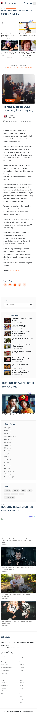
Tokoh (7, 442)
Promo (7, 459)
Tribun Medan (15, 270)
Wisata (7, 445)
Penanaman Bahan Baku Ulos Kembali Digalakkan (21, 332)
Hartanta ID (19, 714)
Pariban (14, 494)
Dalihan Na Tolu (9, 497)
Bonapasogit (23, 65)
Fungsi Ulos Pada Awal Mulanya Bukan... (22, 319)
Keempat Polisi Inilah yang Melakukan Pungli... (20, 358)
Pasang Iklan (4, 664)
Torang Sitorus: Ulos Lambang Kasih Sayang (19, 67)
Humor (8, 431)
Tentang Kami (5, 661)
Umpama (15, 490)
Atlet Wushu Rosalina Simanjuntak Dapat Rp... (19, 326)
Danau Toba (9, 477)
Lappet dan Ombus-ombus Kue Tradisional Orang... (21, 345)
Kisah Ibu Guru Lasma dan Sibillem (20, 365)
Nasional (8, 462)
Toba (29, 490)
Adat (21, 494)
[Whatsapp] (19, 284)
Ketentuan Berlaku (6, 667)
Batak (7, 428)
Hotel (7, 451)
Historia (8, 439)
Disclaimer (4, 673)
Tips (6, 454)
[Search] (31, 304)
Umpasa (7, 490)
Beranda (14, 65)
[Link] (24, 284)
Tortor (6, 494)
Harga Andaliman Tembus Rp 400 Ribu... (22, 339)
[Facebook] (24, 3)
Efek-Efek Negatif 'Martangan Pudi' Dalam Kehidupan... (21, 371)
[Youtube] (31, 3)
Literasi (7, 433)
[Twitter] (27, 3)
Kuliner (7, 448)
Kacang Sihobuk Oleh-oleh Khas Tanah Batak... (22, 352)
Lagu (7, 465)
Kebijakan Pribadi (6, 670)
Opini (7, 468)
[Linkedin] (15, 284)
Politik (7, 474)
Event (7, 457)
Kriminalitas (9, 471)
